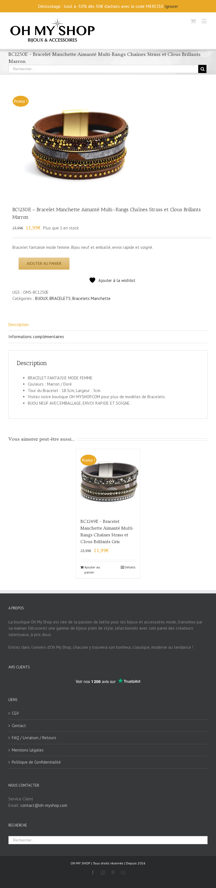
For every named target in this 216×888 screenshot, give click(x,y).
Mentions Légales (28, 750)
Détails (130, 567)
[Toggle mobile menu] (205, 21)
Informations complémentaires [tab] (36, 336)
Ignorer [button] (171, 6)
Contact (19, 725)
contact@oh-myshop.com (44, 805)
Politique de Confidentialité (36, 762)
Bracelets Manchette (91, 298)
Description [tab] (18, 324)
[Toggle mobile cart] (193, 21)
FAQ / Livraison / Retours (34, 737)
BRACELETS (60, 298)
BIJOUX (41, 298)
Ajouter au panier (44, 263)
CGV (15, 713)
